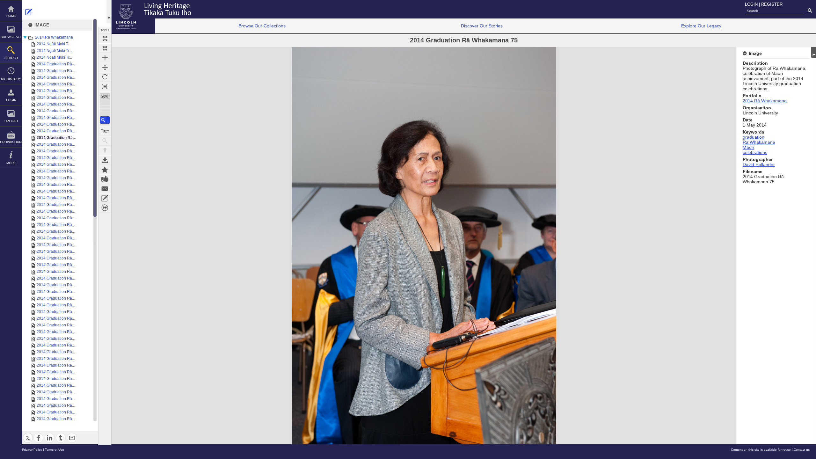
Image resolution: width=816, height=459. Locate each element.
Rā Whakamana (759, 142)
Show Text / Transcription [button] (104, 131)
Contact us (802, 449)
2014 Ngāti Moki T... (54, 44)
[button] (105, 120)
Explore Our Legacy (701, 25)
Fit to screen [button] (104, 48)
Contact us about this (104, 188)
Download (104, 160)
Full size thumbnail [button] (104, 38)
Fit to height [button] (104, 67)
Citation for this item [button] (104, 208)
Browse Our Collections (262, 25)
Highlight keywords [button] (104, 150)
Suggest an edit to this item (28, 12)
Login (11, 100)
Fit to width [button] (104, 57)
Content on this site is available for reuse (761, 449)
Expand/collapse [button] (813, 52)
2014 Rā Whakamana (54, 37)
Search (11, 58)
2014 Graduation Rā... (56, 64)
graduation (753, 137)
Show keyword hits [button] (104, 141)
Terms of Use (54, 449)
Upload (11, 121)
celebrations (755, 152)
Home (11, 16)
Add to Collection (104, 169)
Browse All (11, 37)
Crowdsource (11, 142)
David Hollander (759, 164)
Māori (748, 147)
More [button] (11, 163)
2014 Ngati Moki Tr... (54, 50)
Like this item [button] (104, 179)
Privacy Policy (32, 449)
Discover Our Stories (482, 25)
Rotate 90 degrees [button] (104, 77)
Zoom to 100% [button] (104, 86)
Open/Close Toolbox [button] (108, 11)
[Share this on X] (28, 434)
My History (11, 79)
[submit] (810, 11)
